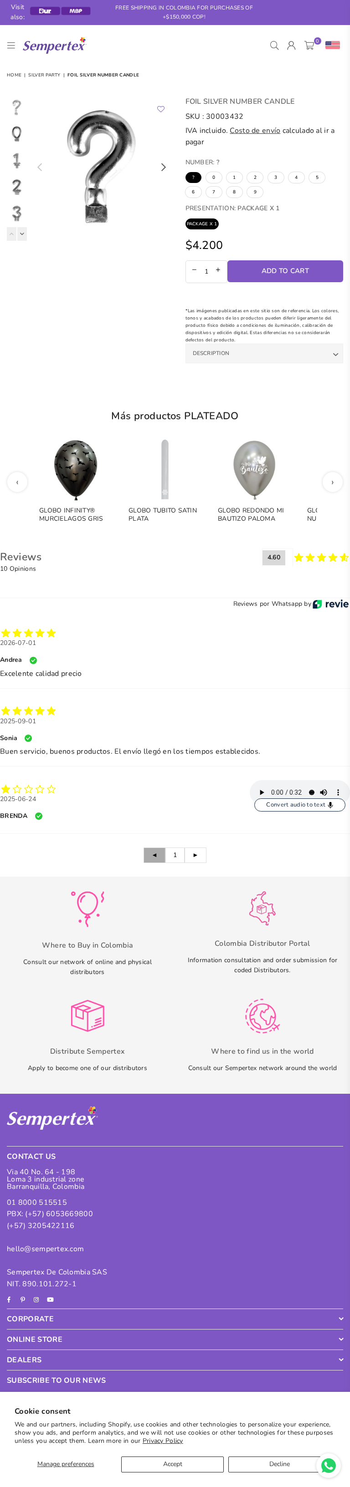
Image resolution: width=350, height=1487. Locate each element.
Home (14, 75)
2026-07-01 (18, 643)
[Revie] (330, 604)
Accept (172, 1464)
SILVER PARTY (44, 75)
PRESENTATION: (232, 208)
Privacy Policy (163, 1440)
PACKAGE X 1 (202, 224)
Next (164, 167)
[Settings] (330, 45)
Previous (39, 167)
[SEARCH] (274, 45)
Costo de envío (255, 131)
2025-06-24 (18, 799)
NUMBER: (202, 162)
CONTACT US (31, 1157)
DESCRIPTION (211, 353)
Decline (279, 1464)
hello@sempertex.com (45, 1249)
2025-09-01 (18, 721)
